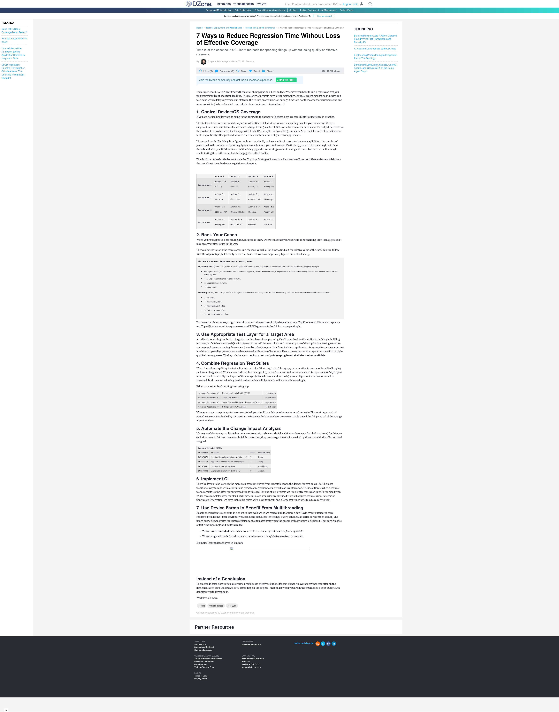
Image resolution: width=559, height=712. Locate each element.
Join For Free (286, 80)
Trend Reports (243, 4)
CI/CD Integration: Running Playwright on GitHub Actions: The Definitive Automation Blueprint (13, 71)
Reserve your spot (324, 16)
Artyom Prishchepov (219, 61)
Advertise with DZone (251, 644)
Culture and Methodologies (218, 10)
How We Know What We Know (14, 40)
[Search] (370, 4)
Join (355, 4)
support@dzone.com (251, 667)
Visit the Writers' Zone (204, 667)
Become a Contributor (204, 661)
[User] (362, 4)
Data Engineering (243, 10)
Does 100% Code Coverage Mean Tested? (14, 30)
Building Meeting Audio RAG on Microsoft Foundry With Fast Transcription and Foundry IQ (375, 39)
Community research (203, 650)
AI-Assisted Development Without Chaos (375, 48)
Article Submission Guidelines (208, 658)
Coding (292, 10)
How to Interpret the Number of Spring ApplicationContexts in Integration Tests (13, 53)
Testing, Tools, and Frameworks (260, 27)
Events (261, 4)
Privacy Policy (200, 678)
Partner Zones (346, 10)
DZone (199, 27)
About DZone (200, 644)
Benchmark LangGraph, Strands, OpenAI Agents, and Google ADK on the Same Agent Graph (375, 68)
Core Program (200, 664)
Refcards (224, 4)
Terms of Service (201, 675)
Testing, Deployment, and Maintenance (318, 10)
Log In (347, 4)
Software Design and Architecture (270, 10)
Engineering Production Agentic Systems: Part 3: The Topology (375, 56)
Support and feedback (204, 647)
